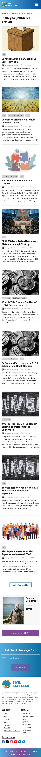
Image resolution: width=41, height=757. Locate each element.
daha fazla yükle (20, 585)
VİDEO (6, 722)
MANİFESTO (27, 714)
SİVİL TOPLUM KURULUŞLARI (27, 723)
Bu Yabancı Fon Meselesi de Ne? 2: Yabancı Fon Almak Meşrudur (20, 364)
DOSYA (6, 719)
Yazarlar (13, 13)
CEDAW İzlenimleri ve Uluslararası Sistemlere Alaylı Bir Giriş (20, 242)
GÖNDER (20, 667)
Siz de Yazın (34, 751)
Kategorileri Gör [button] (19, 633)
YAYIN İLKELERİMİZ (29, 716)
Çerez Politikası (8, 751)
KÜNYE (25, 719)
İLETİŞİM (26, 733)
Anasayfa (5, 13)
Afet (4, 115)
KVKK (18, 751)
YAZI (5, 716)
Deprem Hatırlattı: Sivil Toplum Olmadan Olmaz (18, 121)
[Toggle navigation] (36, 5)
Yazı (4, 54)
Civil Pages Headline (19, 298)
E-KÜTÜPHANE (28, 727)
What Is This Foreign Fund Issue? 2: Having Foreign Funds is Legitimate (20, 426)
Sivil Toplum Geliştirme (15, 115)
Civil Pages (6, 298)
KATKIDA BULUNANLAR (12, 731)
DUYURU (7, 728)
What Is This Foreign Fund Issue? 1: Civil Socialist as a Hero (20, 303)
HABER (6, 714)
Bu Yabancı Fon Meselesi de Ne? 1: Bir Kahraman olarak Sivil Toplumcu (20, 490)
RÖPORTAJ (7, 725)
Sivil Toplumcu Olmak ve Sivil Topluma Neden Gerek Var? (17, 553)
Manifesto (24, 751)
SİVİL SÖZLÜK (27, 730)
